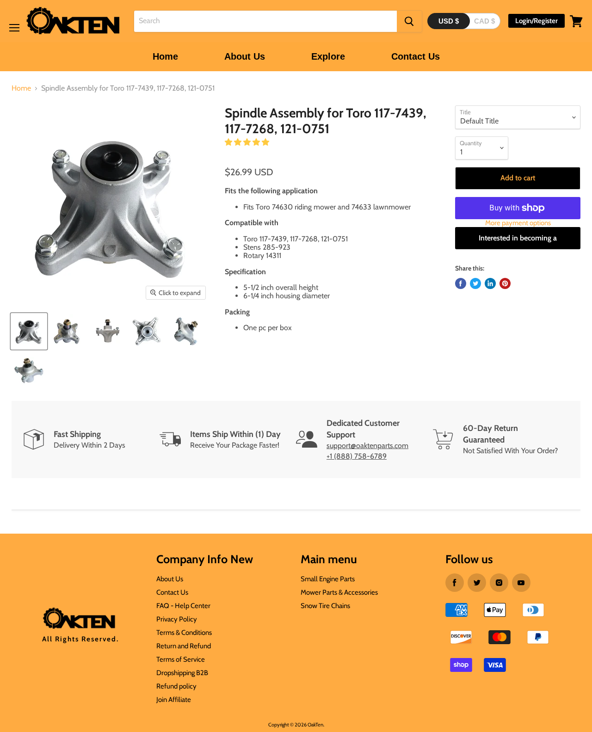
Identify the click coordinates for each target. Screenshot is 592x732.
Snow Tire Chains (325, 606)
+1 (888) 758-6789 (357, 456)
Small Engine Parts (328, 579)
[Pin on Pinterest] (505, 283)
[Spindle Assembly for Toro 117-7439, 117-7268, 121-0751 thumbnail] (29, 331)
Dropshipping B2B (182, 673)
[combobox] (265, 21)
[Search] (409, 21)
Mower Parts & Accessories (339, 592)
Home (165, 56)
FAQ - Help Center (183, 606)
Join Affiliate (173, 699)
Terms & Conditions (184, 632)
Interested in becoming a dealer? (518, 241)
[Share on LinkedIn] (490, 283)
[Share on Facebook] (460, 283)
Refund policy (176, 686)
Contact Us (415, 56)
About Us (244, 56)
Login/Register (536, 21)
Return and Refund (183, 646)
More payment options (518, 223)
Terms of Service (180, 659)
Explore (328, 56)
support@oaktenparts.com (367, 445)
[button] (248, 142)
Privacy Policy (176, 619)
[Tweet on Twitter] (475, 283)
